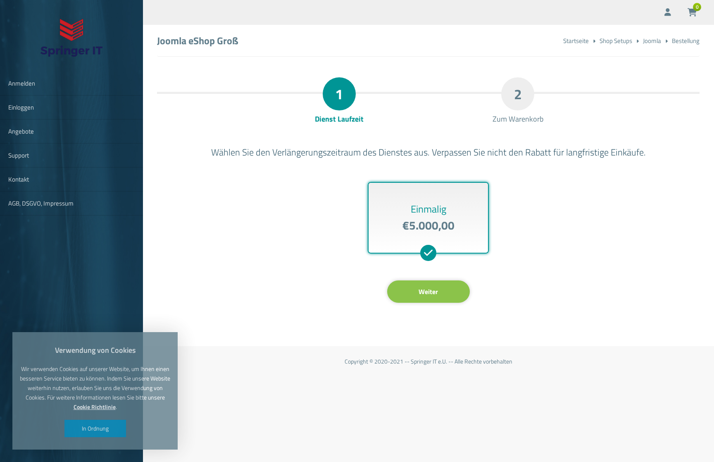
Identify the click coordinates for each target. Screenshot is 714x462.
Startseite (576, 40)
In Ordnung (95, 428)
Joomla (652, 40)
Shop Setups (616, 40)
